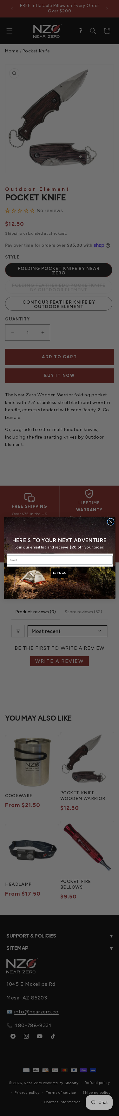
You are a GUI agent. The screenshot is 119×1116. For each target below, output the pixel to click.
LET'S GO (59, 573)
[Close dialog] (110, 522)
